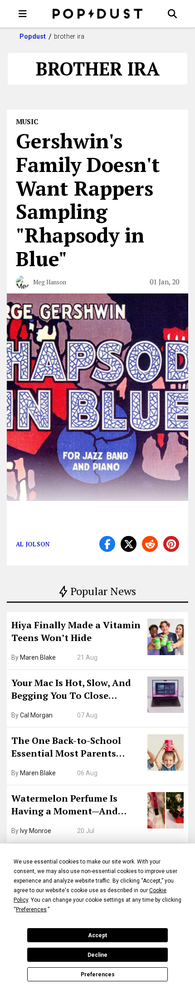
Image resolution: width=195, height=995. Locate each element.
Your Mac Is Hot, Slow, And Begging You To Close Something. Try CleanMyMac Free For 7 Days (76, 690)
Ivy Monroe (35, 830)
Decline (97, 955)
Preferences (98, 974)
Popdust (33, 36)
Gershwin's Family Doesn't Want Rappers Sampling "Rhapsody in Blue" (88, 199)
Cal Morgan (36, 715)
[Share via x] (128, 544)
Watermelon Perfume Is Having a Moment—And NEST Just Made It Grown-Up (75, 805)
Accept (97, 935)
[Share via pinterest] (171, 544)
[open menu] (22, 13)
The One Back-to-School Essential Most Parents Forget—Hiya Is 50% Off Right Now (77, 748)
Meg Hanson (49, 282)
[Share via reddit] (150, 544)
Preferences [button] (31, 909)
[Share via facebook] (107, 544)
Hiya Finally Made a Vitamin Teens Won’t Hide (76, 631)
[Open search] (172, 13)
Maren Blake (38, 657)
